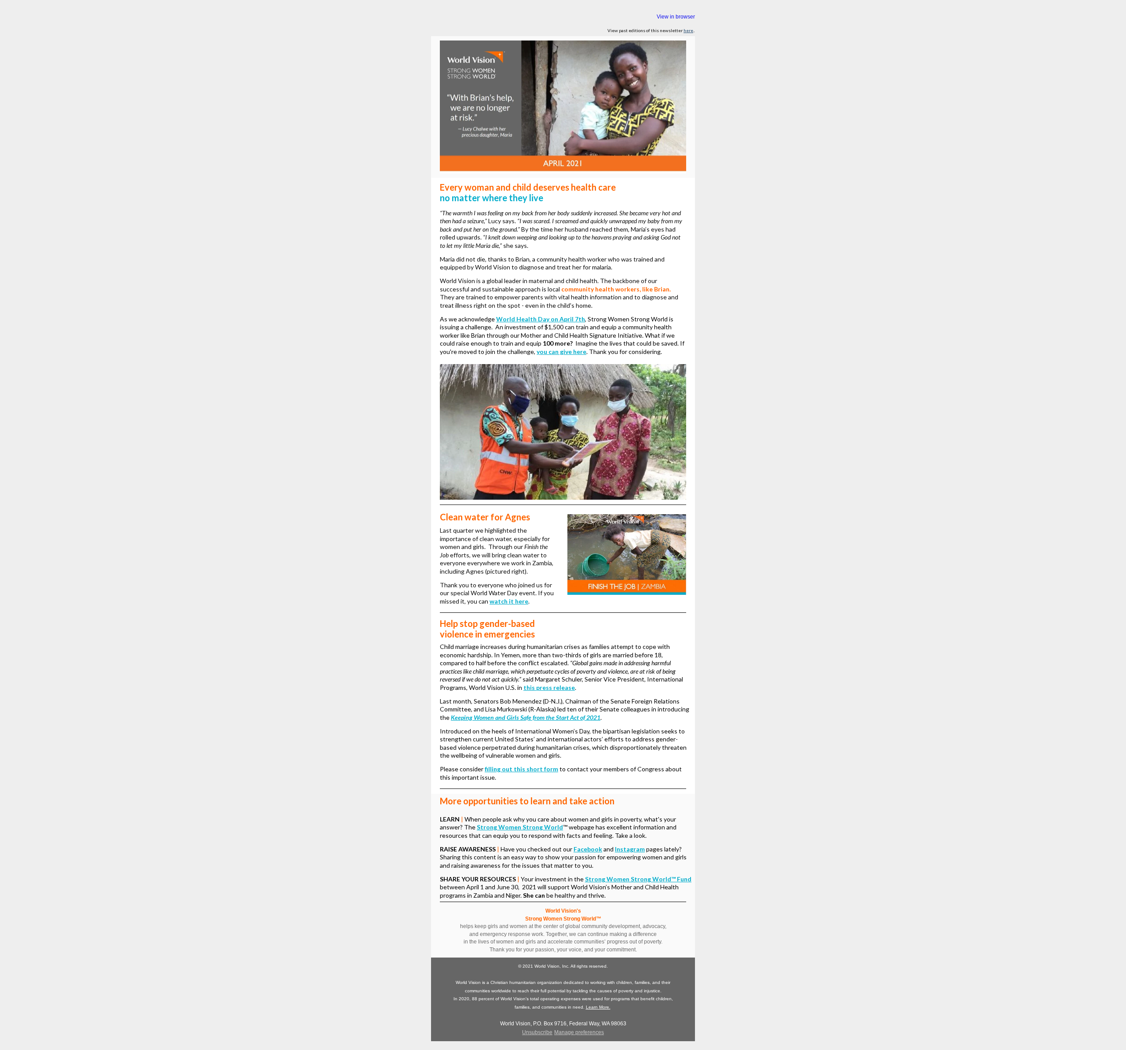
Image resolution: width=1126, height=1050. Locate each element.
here (688, 30)
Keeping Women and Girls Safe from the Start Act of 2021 (525, 717)
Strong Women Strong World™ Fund (638, 879)
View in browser (676, 17)
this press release (549, 687)
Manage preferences (579, 1032)
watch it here (509, 601)
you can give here (561, 351)
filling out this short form (521, 769)
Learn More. (598, 1007)
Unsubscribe (537, 1032)
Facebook (588, 849)
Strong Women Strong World (520, 827)
